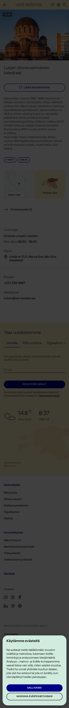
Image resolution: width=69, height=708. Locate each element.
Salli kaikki (34, 688)
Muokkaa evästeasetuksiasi (34, 696)
